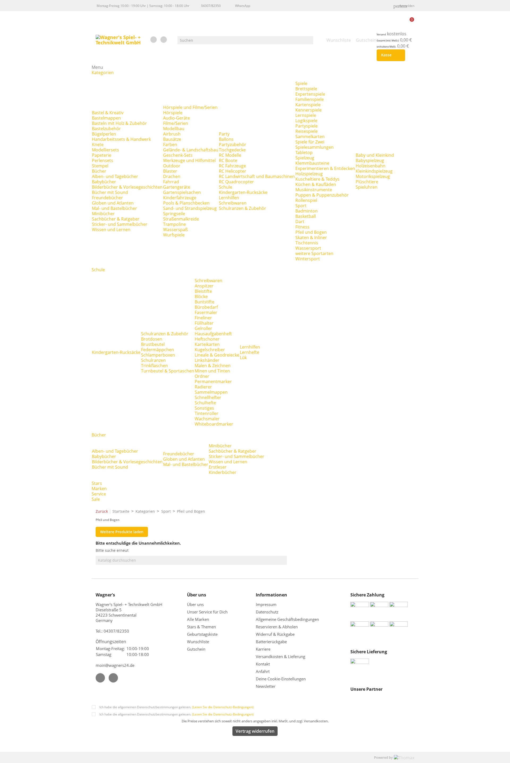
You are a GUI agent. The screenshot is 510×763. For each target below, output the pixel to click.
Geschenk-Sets (178, 155)
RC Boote (228, 160)
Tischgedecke (232, 150)
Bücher (99, 171)
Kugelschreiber (210, 350)
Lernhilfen (229, 198)
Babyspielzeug (370, 160)
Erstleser (218, 467)
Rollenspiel (306, 200)
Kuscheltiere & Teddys (317, 179)
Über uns (196, 604)
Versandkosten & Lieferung (280, 656)
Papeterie (101, 155)
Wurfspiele (174, 235)
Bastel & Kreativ (108, 113)
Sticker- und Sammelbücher (119, 224)
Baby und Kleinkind (375, 155)
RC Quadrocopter (236, 182)
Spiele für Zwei (309, 142)
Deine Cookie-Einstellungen (281, 678)
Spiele (301, 83)
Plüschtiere (367, 182)
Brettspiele (306, 89)
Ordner (202, 376)
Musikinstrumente (313, 190)
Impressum (266, 604)
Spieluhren (366, 187)
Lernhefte (249, 352)
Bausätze (172, 139)
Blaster (170, 171)
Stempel (100, 166)
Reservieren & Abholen (277, 626)
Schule (225, 187)
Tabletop (304, 152)
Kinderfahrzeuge (179, 198)
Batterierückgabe (271, 641)
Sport (301, 206)
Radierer (203, 387)
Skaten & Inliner (311, 237)
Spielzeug (304, 158)
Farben (170, 144)
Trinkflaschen (154, 365)
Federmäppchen (157, 350)
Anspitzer (204, 286)
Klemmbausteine (312, 163)
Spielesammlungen (314, 147)
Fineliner (203, 318)
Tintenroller (206, 413)
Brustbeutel (153, 344)
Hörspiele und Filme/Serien (190, 107)
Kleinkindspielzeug (374, 171)
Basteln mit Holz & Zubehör (119, 123)
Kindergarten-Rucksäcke (243, 192)
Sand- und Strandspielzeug (190, 208)
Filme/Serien (175, 123)
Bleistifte (203, 291)
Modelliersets (105, 150)
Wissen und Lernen (111, 229)
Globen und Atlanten (113, 203)
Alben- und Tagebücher (115, 176)
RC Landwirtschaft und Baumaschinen (257, 176)
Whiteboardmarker (214, 424)
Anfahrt (263, 671)
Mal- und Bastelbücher (114, 208)
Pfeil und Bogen (311, 232)
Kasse (389, 55)
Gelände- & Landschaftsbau (190, 150)
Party (224, 134)
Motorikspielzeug (373, 176)
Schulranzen (153, 360)
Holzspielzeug (309, 174)
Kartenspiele (308, 105)
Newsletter (265, 686)
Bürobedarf (206, 307)
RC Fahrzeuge (232, 166)
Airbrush (172, 134)
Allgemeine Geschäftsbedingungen (287, 619)
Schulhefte (205, 403)
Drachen (171, 176)
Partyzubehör (232, 144)
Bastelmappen (106, 118)
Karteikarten (207, 344)
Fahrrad (171, 182)
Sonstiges (204, 408)
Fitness (302, 227)
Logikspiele (306, 121)
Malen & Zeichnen (213, 365)
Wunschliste (198, 641)
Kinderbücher (222, 472)
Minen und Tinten (212, 371)
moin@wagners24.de (115, 665)
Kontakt (263, 664)
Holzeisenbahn (370, 166)
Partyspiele (306, 126)
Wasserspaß (175, 229)
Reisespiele (306, 131)
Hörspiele (172, 113)
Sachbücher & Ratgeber (115, 219)
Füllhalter (204, 323)
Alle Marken (198, 619)
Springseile (174, 214)
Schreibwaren (232, 203)
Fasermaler (206, 312)
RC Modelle (230, 155)
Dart (299, 221)
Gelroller (203, 328)
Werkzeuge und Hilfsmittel (189, 160)
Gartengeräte (176, 187)
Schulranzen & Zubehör (242, 208)
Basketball (305, 216)
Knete (98, 144)
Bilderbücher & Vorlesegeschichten (127, 187)
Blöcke (201, 296)
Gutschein (196, 649)
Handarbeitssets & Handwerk (121, 139)
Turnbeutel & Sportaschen (167, 371)
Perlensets (102, 160)
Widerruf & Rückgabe (275, 634)
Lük (243, 358)
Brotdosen (151, 339)
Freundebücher (107, 198)
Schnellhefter (208, 397)
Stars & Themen (201, 626)
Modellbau (173, 129)
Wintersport (307, 259)
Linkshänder (207, 360)
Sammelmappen (211, 392)
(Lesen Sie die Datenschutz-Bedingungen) (223, 707)
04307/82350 (211, 5)
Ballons (226, 139)
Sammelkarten (310, 136)
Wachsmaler (207, 419)
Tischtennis (306, 243)
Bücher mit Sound (110, 192)
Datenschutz (267, 611)
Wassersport (308, 248)
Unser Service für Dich (207, 611)
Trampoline (174, 224)
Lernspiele (305, 115)
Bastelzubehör (106, 129)
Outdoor (171, 166)
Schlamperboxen (158, 355)
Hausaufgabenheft (213, 334)
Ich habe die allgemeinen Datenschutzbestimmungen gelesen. (176, 707)
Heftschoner (207, 339)
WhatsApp (242, 5)
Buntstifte (204, 302)
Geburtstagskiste (202, 634)
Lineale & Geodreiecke (217, 355)
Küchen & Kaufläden (315, 184)
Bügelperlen (104, 134)
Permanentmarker (213, 381)
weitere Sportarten (314, 253)
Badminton (306, 211)
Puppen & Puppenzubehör (322, 195)
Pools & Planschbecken (186, 203)
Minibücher (103, 214)
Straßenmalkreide (181, 219)
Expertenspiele (310, 94)
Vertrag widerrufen (255, 731)
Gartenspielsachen (182, 192)
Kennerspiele (308, 110)
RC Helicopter (232, 171)
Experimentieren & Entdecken (325, 168)
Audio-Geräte (176, 118)
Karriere (263, 649)
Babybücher (104, 182)
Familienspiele (309, 99)
